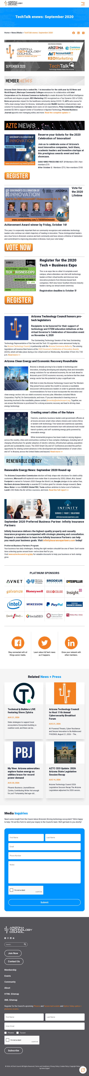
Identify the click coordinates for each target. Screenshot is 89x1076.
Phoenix (37, 1006)
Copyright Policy (75, 1066)
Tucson (21, 1033)
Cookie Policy (64, 1066)
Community (10, 982)
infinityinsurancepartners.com (59, 540)
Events (7, 976)
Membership (10, 970)
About (7, 988)
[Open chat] (83, 1070)
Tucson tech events (52, 1006)
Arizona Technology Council (18, 346)
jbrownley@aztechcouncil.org (58, 400)
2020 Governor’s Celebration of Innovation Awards (58, 349)
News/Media (16, 33)
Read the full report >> (59, 490)
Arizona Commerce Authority (60, 346)
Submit (44, 902)
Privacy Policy (54, 1066)
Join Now (13, 953)
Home (7, 33)
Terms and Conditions (42, 1066)
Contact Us (14, 961)
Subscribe (13, 1050)
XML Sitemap (10, 1000)
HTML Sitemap (11, 994)
